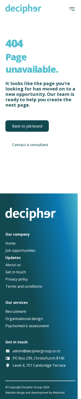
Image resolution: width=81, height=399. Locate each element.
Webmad (59, 393)
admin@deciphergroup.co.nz (37, 351)
